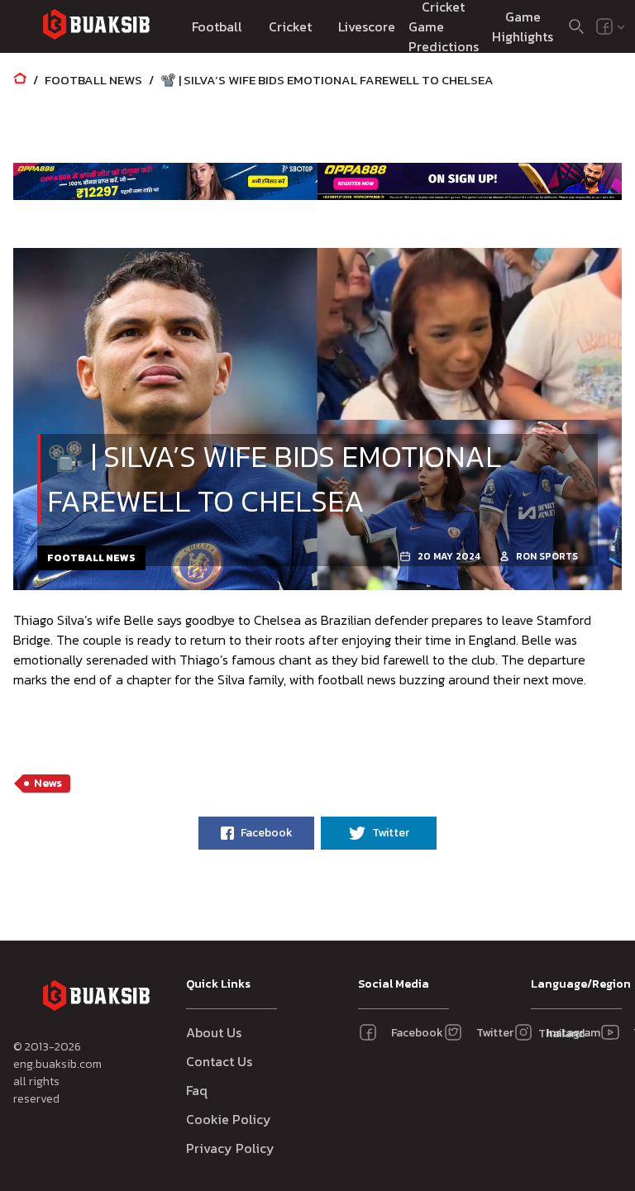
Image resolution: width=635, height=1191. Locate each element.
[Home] (19, 79)
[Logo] (96, 26)
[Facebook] (604, 26)
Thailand (556, 1033)
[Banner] (165, 182)
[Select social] (611, 26)
